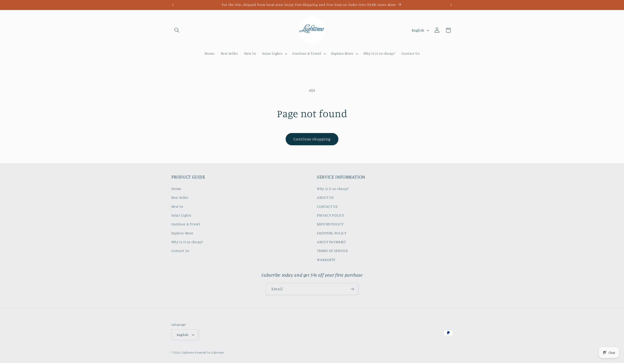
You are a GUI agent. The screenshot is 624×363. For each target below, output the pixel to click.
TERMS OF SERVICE (332, 251)
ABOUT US (325, 197)
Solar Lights (181, 215)
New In (177, 206)
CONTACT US (327, 206)
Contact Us (180, 251)
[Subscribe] (352, 289)
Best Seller (180, 197)
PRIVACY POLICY (330, 215)
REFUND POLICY (330, 224)
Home (176, 189)
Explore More (182, 233)
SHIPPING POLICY (331, 233)
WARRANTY (326, 260)
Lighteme (187, 352)
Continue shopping (312, 139)
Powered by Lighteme (209, 352)
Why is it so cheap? (187, 242)
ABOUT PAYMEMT (331, 242)
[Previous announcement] (172, 5)
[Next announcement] (451, 5)
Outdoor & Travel (185, 224)
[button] (177, 30)
